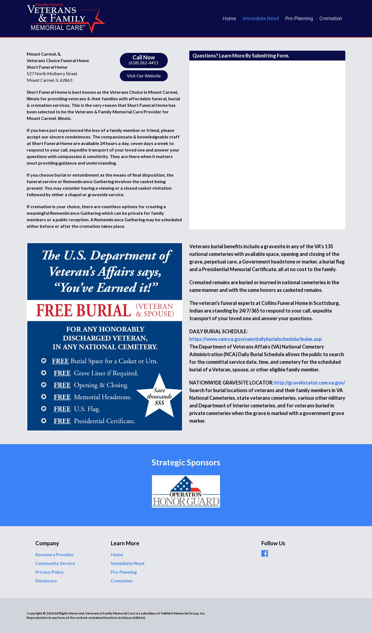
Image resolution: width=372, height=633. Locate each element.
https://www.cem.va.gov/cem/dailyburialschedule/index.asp (255, 339)
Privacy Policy (49, 571)
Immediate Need (261, 18)
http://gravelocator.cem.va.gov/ (309, 383)
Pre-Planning (299, 18)
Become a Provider (54, 554)
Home (229, 18)
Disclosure (46, 580)
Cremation (330, 18)
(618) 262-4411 (143, 59)
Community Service (55, 563)
